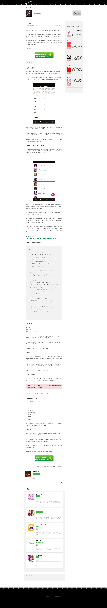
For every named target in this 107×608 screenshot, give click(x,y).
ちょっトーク (30, 575)
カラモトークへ (44, 560)
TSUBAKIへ (44, 515)
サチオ (63, 482)
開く (30, 62)
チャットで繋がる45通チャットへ (44, 530)
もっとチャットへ (44, 499)
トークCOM (60, 578)
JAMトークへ (44, 545)
